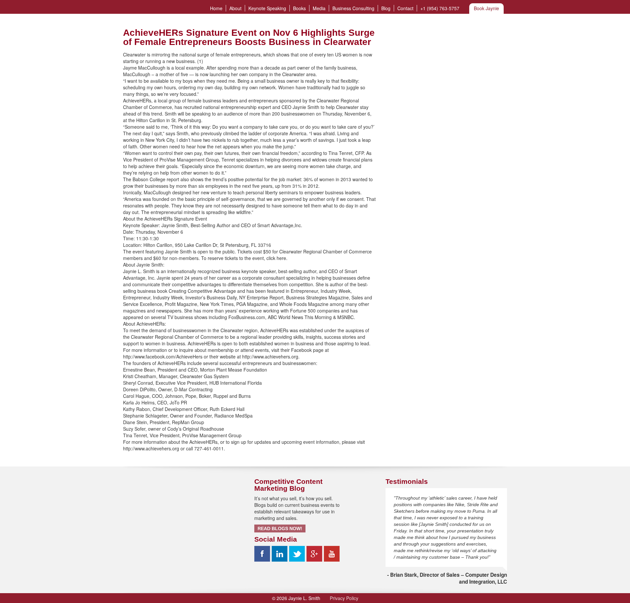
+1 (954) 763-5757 (439, 8)
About (235, 8)
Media (319, 8)
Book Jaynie (486, 8)
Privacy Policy (344, 598)
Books (299, 8)
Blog (385, 8)
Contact (405, 8)
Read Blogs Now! (280, 528)
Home (216, 8)
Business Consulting (353, 8)
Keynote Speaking (267, 8)
